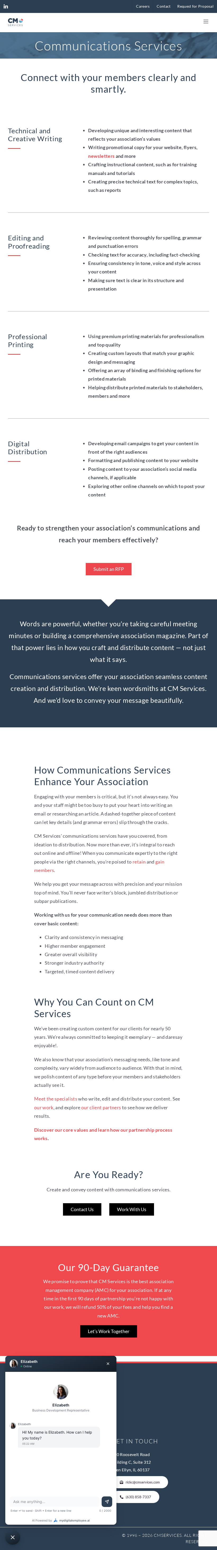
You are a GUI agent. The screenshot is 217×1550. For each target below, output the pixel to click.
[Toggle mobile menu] (206, 21)
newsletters (101, 156)
